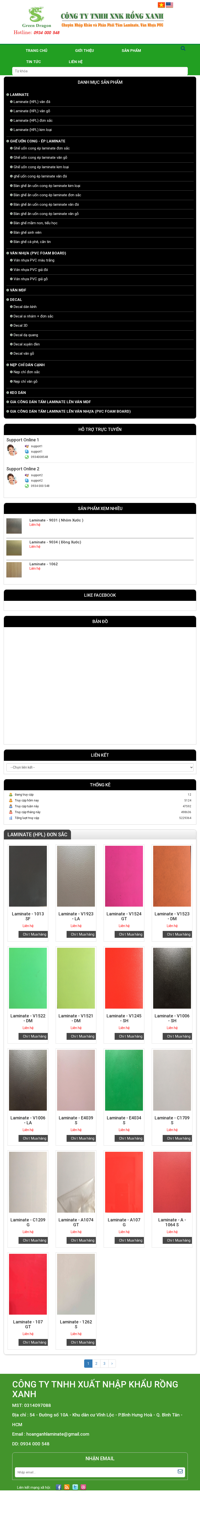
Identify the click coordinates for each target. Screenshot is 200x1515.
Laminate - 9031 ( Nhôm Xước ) (56, 520)
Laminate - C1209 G (27, 1222)
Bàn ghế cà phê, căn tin (32, 242)
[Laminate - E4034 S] (124, 1080)
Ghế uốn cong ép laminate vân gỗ (40, 157)
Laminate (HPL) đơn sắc (33, 120)
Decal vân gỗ (24, 353)
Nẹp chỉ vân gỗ (26, 381)
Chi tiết (28, 934)
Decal (16, 299)
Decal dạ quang (26, 335)
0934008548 (39, 457)
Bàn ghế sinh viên (27, 232)
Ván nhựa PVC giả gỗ (31, 279)
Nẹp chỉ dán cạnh (27, 365)
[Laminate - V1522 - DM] (28, 978)
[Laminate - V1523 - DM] (172, 876)
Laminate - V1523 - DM (172, 916)
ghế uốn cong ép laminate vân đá (40, 176)
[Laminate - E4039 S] (76, 1080)
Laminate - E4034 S (124, 1120)
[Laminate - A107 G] (124, 1182)
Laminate (19, 95)
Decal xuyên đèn (27, 344)
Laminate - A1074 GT (76, 1222)
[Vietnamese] (162, 5)
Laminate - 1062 (44, 564)
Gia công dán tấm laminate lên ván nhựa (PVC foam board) (70, 411)
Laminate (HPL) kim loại (33, 130)
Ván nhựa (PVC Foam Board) (38, 253)
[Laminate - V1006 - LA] (28, 1080)
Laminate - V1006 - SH (172, 1018)
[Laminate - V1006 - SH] (172, 978)
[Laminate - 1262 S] (76, 1284)
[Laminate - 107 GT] (28, 1284)
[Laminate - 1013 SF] (28, 876)
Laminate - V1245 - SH (124, 1018)
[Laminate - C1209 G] (28, 1182)
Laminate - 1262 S (76, 1324)
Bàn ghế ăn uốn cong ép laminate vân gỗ (46, 214)
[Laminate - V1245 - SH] (124, 978)
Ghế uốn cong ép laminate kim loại (41, 167)
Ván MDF (18, 290)
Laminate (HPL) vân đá (32, 102)
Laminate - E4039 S (76, 1120)
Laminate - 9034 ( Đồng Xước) (55, 542)
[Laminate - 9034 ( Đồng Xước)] (14, 548)
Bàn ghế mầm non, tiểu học (36, 223)
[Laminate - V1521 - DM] (76, 978)
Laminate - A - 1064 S (172, 1222)
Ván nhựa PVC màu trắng (34, 260)
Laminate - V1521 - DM (76, 1018)
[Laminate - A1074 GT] (76, 1182)
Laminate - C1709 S (172, 1120)
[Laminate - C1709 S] (172, 1080)
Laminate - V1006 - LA (27, 1120)
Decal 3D (21, 325)
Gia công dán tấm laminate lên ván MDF (50, 402)
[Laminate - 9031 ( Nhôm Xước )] (14, 526)
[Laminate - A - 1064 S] (172, 1182)
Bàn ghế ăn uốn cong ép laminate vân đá (46, 204)
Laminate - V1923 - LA (76, 916)
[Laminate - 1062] (14, 569)
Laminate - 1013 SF (28, 916)
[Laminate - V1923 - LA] (76, 876)
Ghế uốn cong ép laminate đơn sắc (42, 148)
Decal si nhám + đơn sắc (33, 316)
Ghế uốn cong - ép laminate (37, 141)
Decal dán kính (25, 307)
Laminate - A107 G (124, 1222)
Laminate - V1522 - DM (27, 1018)
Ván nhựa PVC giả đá (31, 270)
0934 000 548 (40, 486)
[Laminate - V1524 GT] (124, 876)
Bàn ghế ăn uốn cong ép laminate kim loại (47, 186)
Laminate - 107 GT (28, 1324)
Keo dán (18, 392)
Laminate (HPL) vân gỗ (32, 111)
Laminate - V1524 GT (124, 916)
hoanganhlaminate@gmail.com (57, 1434)
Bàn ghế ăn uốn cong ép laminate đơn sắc (47, 195)
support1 (37, 446)
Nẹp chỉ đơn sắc (27, 372)
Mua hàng (38, 934)
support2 (37, 475)
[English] (169, 5)
